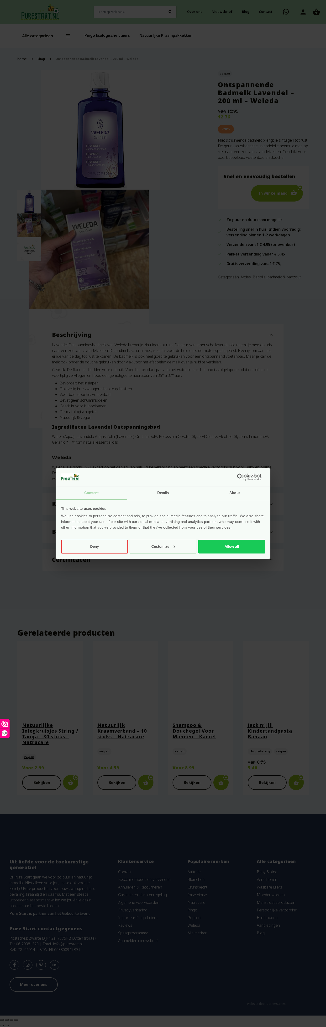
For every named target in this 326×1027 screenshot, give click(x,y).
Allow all (232, 546)
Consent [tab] (91, 493)
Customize (160, 546)
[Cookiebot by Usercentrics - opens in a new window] (244, 477)
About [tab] (234, 493)
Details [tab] (163, 493)
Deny (94, 546)
